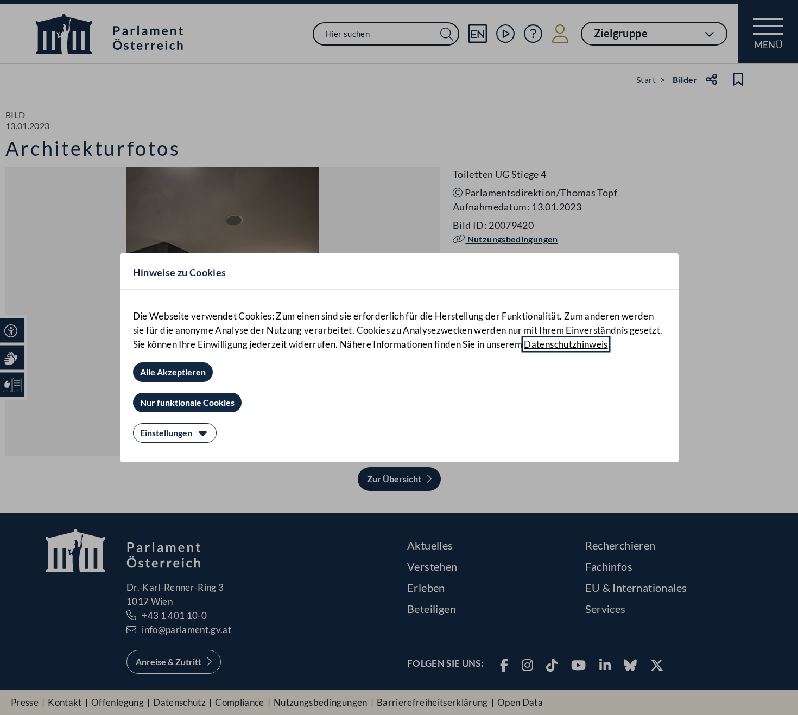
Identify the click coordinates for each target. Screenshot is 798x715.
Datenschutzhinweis (565, 344)
